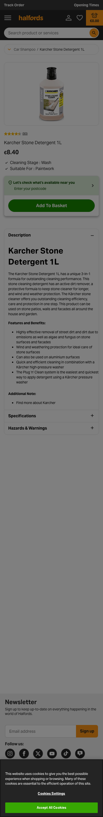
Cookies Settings (51, 793)
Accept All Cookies (51, 807)
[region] (51, 788)
